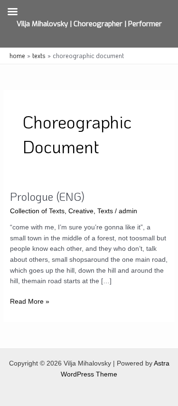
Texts (105, 211)
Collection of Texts (37, 211)
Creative (81, 211)
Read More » (29, 302)
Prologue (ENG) (47, 196)
